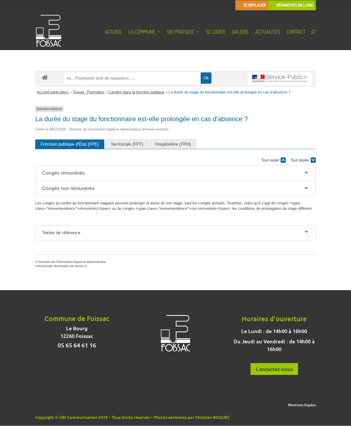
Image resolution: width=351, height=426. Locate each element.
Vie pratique (180, 32)
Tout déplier (301, 160)
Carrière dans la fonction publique (136, 92)
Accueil (113, 32)
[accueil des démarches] (45, 77)
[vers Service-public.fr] (280, 78)
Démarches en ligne (294, 5)
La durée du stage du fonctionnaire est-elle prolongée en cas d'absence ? (229, 92)
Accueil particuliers (53, 92)
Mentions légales (302, 405)
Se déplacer (254, 5)
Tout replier (271, 160)
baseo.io (81, 266)
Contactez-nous (274, 369)
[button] (175, 173)
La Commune (141, 32)
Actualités (267, 32)
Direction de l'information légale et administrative (72, 262)
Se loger (215, 32)
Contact (296, 32)
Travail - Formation (89, 92)
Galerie (240, 32)
